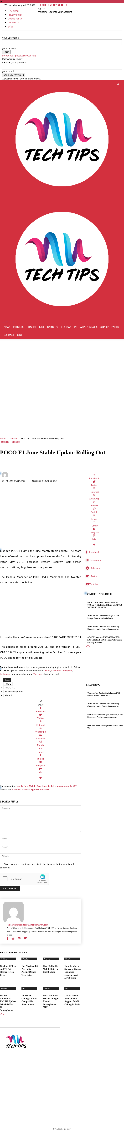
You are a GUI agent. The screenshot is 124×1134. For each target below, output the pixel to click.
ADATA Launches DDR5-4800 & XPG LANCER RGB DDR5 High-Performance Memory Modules (104, 639)
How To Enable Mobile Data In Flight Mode (50, 969)
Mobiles (18, 327)
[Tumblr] (57, 5)
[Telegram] (54, 5)
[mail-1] (19, 938)
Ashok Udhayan (15, 481)
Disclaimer (13, 10)
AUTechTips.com (63, 1129)
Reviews (66, 327)
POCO (8, 683)
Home (3, 438)
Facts (115, 327)
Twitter (46, 670)
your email (8, 71)
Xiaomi (8, 695)
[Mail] (45, 5)
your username (10, 37)
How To (31, 327)
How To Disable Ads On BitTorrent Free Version (62, 1050)
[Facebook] (41, 5)
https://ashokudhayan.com (34, 924)
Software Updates (14, 691)
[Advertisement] (62, 412)
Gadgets (52, 327)
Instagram (5, 674)
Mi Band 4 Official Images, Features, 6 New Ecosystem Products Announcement (105, 716)
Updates (16, 442)
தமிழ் (19, 335)
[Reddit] (48, 5)
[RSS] (51, 5)
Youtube (93, 584)
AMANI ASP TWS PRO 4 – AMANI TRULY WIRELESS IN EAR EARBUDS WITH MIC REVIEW (104, 604)
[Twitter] (59, 5)
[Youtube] (62, 5)
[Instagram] (43, 5)
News (7, 327)
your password (10, 48)
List (41, 327)
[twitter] (25, 938)
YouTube (37, 674)
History (9, 335)
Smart (104, 327)
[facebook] (7, 938)
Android (47, 959)
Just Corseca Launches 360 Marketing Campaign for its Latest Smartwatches (103, 705)
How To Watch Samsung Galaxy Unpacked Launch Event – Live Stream (72, 972)
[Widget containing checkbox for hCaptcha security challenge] (24, 879)
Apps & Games (89, 327)
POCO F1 (10, 687)
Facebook (56, 670)
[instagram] (13, 938)
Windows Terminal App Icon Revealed (30, 789)
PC (75, 327)
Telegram (67, 670)
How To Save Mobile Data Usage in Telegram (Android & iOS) (46, 786)
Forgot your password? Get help (19, 55)
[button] (118, 84)
